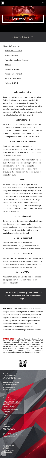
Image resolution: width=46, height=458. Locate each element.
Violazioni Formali (12, 69)
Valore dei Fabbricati (13, 51)
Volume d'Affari (11, 83)
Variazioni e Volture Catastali (16, 60)
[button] (2, 3)
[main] (23, 19)
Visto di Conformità (13, 78)
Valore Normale (11, 55)
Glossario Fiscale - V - (11, 46)
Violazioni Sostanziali (13, 74)
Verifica (8, 64)
